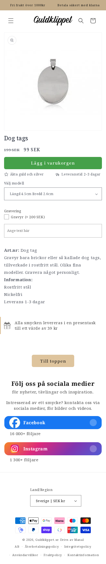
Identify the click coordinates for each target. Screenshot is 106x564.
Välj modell (14, 183)
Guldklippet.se (47, 540)
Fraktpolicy (52, 555)
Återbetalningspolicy (42, 546)
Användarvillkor (25, 555)
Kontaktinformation (83, 555)
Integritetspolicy (77, 546)
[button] (11, 21)
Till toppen (53, 361)
